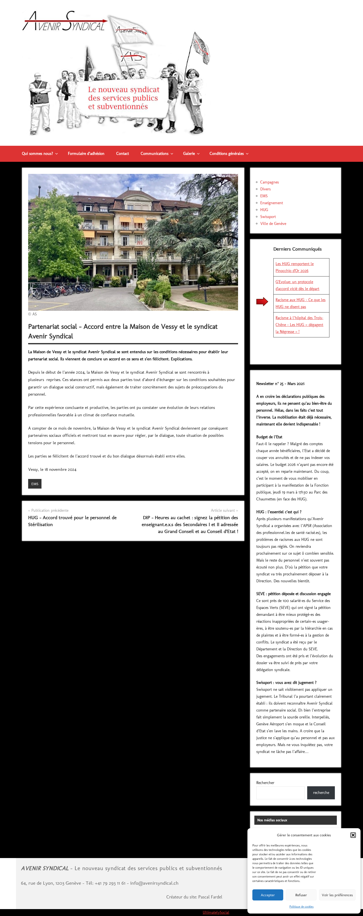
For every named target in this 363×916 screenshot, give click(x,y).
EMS (34, 484)
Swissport (268, 216)
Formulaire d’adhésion (86, 153)
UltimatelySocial (216, 912)
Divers (265, 189)
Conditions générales (227, 153)
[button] (353, 835)
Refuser (301, 895)
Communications (154, 153)
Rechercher (265, 782)
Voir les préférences (337, 895)
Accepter (268, 895)
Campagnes (269, 182)
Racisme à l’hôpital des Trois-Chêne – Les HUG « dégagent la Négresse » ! (299, 324)
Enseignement (271, 203)
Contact (122, 153)
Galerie (189, 153)
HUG (264, 209)
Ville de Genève (273, 223)
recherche (321, 792)
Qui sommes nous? (37, 153)
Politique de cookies (301, 906)
